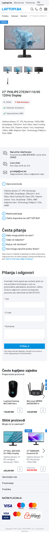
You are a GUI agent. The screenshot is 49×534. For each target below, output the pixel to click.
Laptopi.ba (7, 3)
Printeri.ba (30, 3)
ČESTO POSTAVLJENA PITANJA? (19, 259)
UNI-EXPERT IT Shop (40, 5)
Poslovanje (8, 483)
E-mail (7, 312)
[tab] (24, 184)
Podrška (6, 489)
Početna (5, 16)
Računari (14, 16)
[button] (44, 396)
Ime (6, 299)
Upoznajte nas (9, 477)
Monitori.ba (19, 3)
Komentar (9, 326)
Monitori (24, 16)
